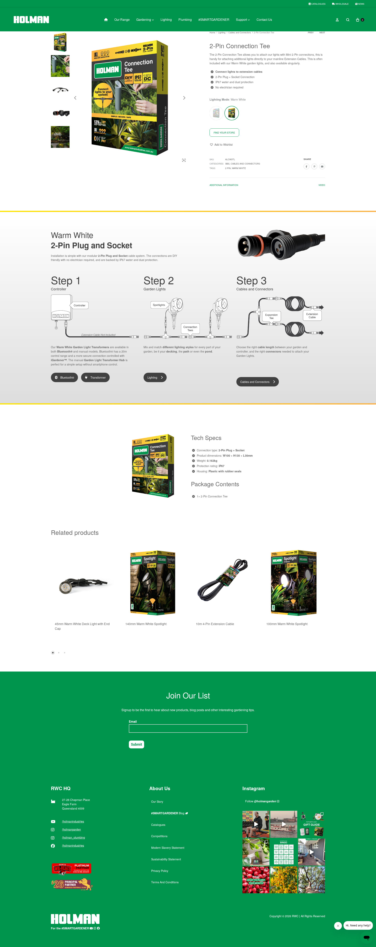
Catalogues (318, 3)
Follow (260, 801)
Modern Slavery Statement (167, 848)
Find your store (224, 132)
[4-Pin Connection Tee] (216, 113)
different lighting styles (178, 347)
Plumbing (185, 19)
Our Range (122, 19)
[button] (221, 145)
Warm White (239, 168)
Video (321, 184)
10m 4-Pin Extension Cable (215, 624)
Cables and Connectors (239, 32)
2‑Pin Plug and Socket (113, 256)
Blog (168, 813)
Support (241, 19)
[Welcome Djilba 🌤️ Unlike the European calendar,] (283, 879)
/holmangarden (71, 829)
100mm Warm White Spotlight (286, 624)
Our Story (157, 801)
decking (171, 351)
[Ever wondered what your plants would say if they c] (283, 824)
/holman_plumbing (73, 837)
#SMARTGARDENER (213, 19)
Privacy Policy (159, 871)
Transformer (98, 377)
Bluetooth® (64, 351)
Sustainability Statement (166, 859)
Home (212, 32)
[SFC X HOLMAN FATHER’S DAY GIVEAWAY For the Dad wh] (255, 824)
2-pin (228, 168)
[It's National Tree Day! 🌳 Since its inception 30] (311, 879)
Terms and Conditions (165, 882)
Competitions (159, 836)
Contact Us (264, 19)
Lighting (166, 19)
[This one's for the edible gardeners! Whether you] (255, 879)
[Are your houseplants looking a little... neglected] (255, 852)
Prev (311, 32)
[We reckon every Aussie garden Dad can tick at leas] (283, 852)
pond (208, 351)
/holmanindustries (73, 821)
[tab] (224, 185)
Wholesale (342, 3)
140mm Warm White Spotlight (145, 624)
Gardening (143, 19)
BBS (227, 163)
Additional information (224, 184)
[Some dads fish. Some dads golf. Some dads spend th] (311, 824)
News (360, 3)
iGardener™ (59, 360)
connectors (273, 351)
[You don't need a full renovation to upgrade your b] (311, 852)
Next (322, 32)
